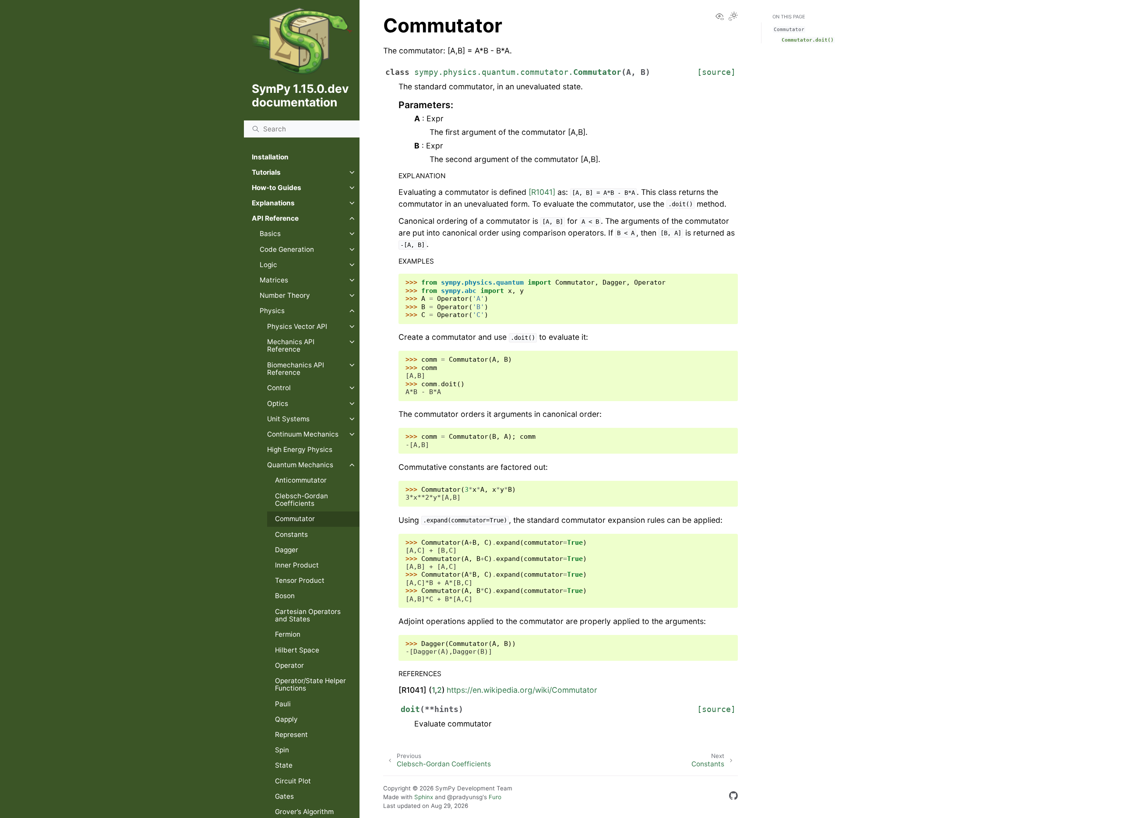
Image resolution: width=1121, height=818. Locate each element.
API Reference (275, 218)
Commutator (295, 519)
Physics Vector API (297, 326)
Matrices (274, 280)
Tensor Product (299, 580)
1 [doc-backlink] (433, 690)
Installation (270, 157)
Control (279, 388)
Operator (289, 665)
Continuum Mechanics (302, 434)
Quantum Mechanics (300, 465)
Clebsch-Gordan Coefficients (301, 500)
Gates (284, 796)
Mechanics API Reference (290, 346)
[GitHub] (733, 797)
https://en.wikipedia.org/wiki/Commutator (522, 690)
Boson (285, 596)
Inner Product (297, 565)
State (284, 765)
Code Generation (287, 249)
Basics (270, 233)
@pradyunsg (465, 796)
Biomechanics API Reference (295, 369)
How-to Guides (276, 187)
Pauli (283, 704)
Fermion (287, 634)
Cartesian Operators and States (308, 615)
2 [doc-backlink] (439, 690)
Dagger (286, 550)
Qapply (286, 719)
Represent (291, 734)
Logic (268, 265)
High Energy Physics (299, 449)
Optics (277, 403)
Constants (291, 534)
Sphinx (423, 796)
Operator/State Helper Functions (310, 685)
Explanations (273, 203)
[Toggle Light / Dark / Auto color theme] (733, 17)
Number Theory (285, 295)
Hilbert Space (297, 650)
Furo (495, 796)
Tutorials (266, 172)
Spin (282, 750)
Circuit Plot (293, 781)
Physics (272, 311)
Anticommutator (301, 480)
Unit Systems (288, 419)
